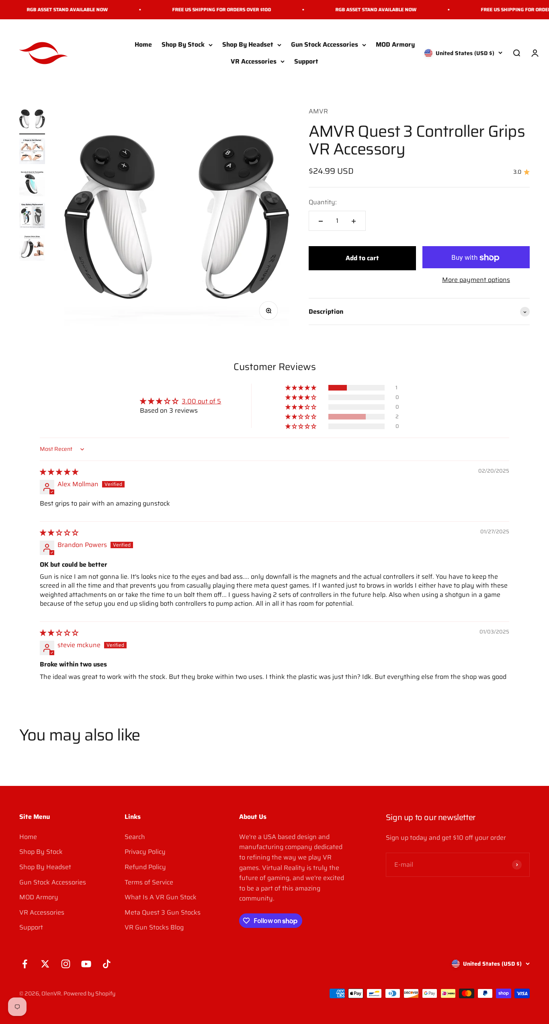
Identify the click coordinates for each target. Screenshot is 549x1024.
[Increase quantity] (353, 221)
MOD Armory (395, 45)
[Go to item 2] (32, 152)
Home (143, 45)
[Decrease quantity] (320, 221)
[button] (301, 388)
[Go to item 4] (32, 217)
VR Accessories (254, 61)
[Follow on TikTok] (106, 963)
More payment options (476, 280)
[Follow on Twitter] (45, 963)
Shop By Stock (183, 45)
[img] (59, 472)
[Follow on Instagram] (65, 963)
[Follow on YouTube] (86, 963)
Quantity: (323, 202)
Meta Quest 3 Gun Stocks (163, 912)
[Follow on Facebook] (24, 963)
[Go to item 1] (32, 120)
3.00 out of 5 (201, 401)
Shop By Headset (247, 45)
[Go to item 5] (32, 249)
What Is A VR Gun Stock (161, 897)
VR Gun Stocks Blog (154, 927)
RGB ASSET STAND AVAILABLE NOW (58, 9)
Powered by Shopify (89, 993)
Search (135, 837)
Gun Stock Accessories (324, 45)
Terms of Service (149, 882)
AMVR (318, 111)
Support (306, 61)
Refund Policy (145, 867)
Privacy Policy (145, 852)
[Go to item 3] (32, 185)
